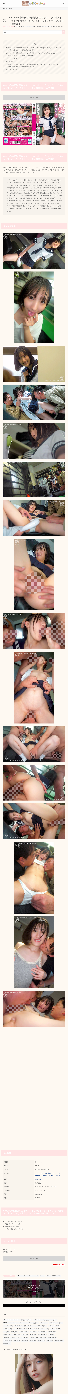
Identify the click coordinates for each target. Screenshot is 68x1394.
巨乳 (25, 1335)
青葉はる (11, 26)
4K (15, 1320)
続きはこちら (34, 97)
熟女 (43, 1337)
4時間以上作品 (25, 1320)
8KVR (36, 1320)
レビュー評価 (12, 70)
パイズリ (18, 1329)
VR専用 (7, 1323)
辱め (50, 1340)
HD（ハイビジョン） (49, 1320)
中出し (34, 26)
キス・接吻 (33, 1323)
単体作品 (39, 26)
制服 (14, 1332)
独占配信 (50, 26)
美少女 (41, 1340)
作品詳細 (11, 61)
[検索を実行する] (63, 32)
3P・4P (18, 26)
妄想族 (52, 1332)
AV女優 (6, 26)
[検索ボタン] (64, 3)
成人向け (42, 1335)
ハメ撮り (7, 1329)
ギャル (44, 1323)
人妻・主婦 (55, 1329)
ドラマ (22, 26)
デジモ (18, 1326)
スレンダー (8, 1326)
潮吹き (34, 1337)
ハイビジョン (28, 26)
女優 (33, 1332)
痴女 (17, 1340)
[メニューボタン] (3, 3)
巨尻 (33, 1335)
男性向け (7, 1340)
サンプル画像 (12, 58)
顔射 (54, 26)
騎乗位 (7, 1343)
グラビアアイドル (56, 1323)
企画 (6, 1332)
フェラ (27, 1329)
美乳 (33, 1340)
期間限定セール (9, 1337)
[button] (34, 1305)
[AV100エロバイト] (34, 3)
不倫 (36, 1329)
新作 (52, 1335)
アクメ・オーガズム (20, 1323)
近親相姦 (59, 1340)
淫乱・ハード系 (23, 1337)
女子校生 (44, 26)
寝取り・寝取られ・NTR (11, 1335)
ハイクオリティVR (39, 1326)
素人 (25, 1340)
